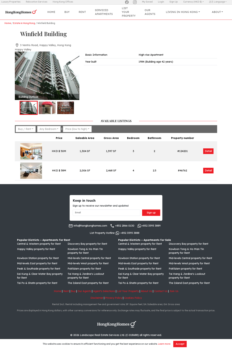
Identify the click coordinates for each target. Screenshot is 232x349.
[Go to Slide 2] (47, 108)
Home (51, 12)
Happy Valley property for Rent (36, 249)
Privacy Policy (113, 297)
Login (161, 1)
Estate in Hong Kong (24, 23)
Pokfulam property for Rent (84, 268)
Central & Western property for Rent (39, 243)
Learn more (164, 343)
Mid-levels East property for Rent (37, 263)
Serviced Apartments (104, 12)
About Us (146, 291)
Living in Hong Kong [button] (182, 12)
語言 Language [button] (217, 1)
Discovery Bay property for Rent (87, 243)
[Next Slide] (73, 76)
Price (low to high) (76, 129)
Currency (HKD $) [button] (192, 1)
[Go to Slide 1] (29, 108)
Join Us (173, 291)
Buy (67, 12)
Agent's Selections (104, 291)
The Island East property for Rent (88, 283)
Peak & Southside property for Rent (38, 268)
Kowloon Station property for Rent (38, 258)
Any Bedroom (48, 129)
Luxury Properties (10, 1)
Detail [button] (208, 151)
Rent (82, 12)
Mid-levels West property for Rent (88, 263)
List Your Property (129, 12)
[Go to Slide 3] (66, 108)
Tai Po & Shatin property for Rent (37, 283)
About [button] (216, 12)
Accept (180, 344)
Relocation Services (36, 1)
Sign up (151, 212)
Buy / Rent (24, 129)
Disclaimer (96, 297)
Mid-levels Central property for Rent (89, 258)
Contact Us (160, 291)
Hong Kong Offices (63, 1)
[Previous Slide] (21, 76)
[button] (47, 76)
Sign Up (173, 1)
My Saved (147, 1)
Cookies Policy (133, 297)
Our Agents (150, 12)
